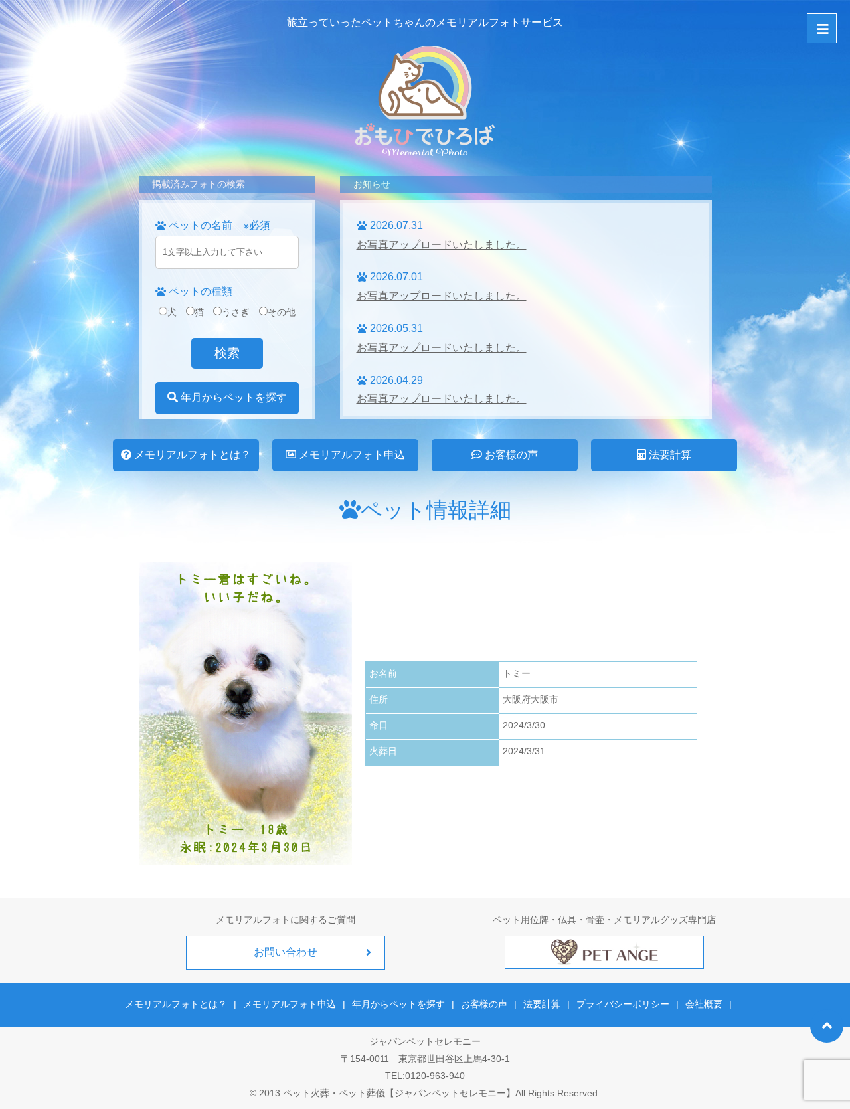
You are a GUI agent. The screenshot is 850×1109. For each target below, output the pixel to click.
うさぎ (236, 312)
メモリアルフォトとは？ (191, 454)
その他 (282, 312)
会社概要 (703, 1004)
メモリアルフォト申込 (350, 454)
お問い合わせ (285, 952)
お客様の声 (510, 454)
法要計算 (668, 454)
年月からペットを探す (232, 397)
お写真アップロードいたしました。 (442, 244)
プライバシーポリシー (622, 1004)
